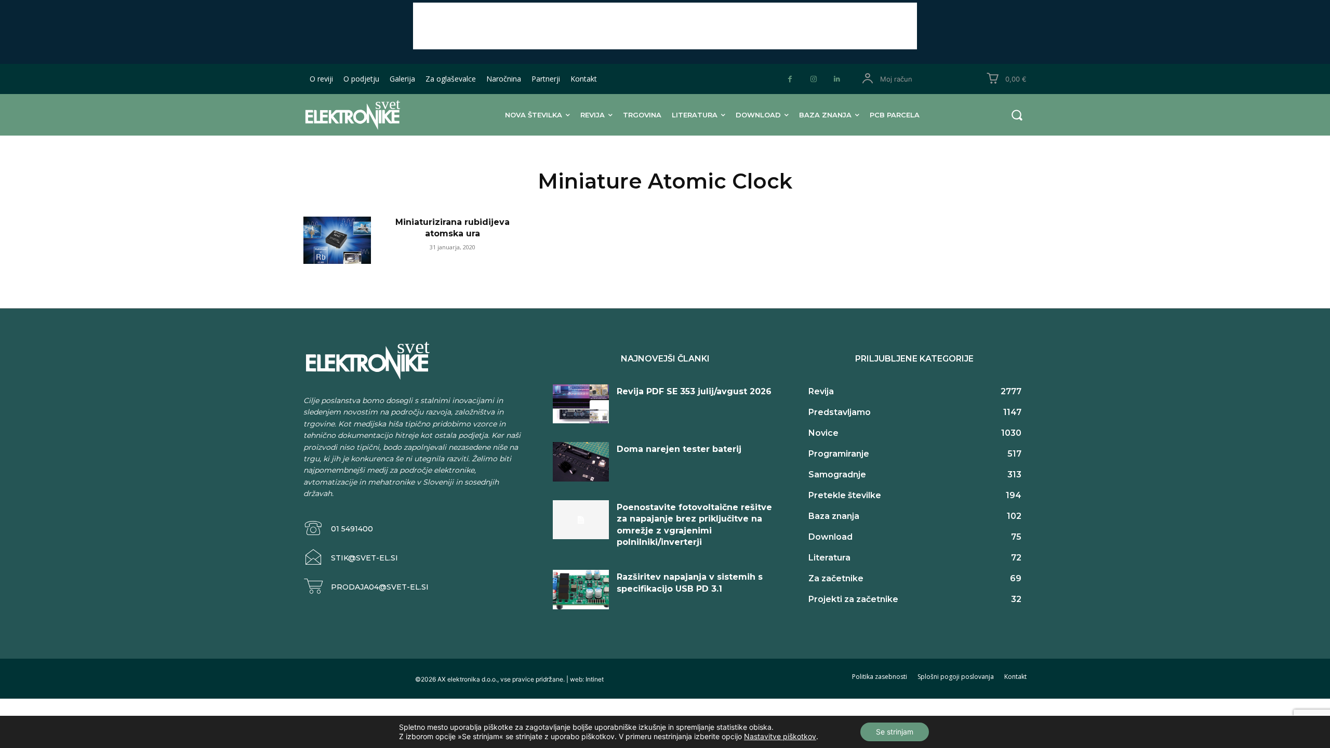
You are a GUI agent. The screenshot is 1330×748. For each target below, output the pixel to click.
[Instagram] (813, 79)
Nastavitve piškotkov (780, 736)
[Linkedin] (837, 79)
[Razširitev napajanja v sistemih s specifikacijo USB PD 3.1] (581, 589)
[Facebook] (790, 79)
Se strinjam (894, 731)
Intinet (595, 679)
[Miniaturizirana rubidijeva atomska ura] (337, 240)
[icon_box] (338, 528)
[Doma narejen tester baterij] (581, 462)
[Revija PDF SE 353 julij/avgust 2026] (581, 404)
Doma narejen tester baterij (679, 449)
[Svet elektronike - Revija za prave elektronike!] (368, 114)
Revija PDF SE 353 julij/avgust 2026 (694, 391)
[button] (1017, 115)
